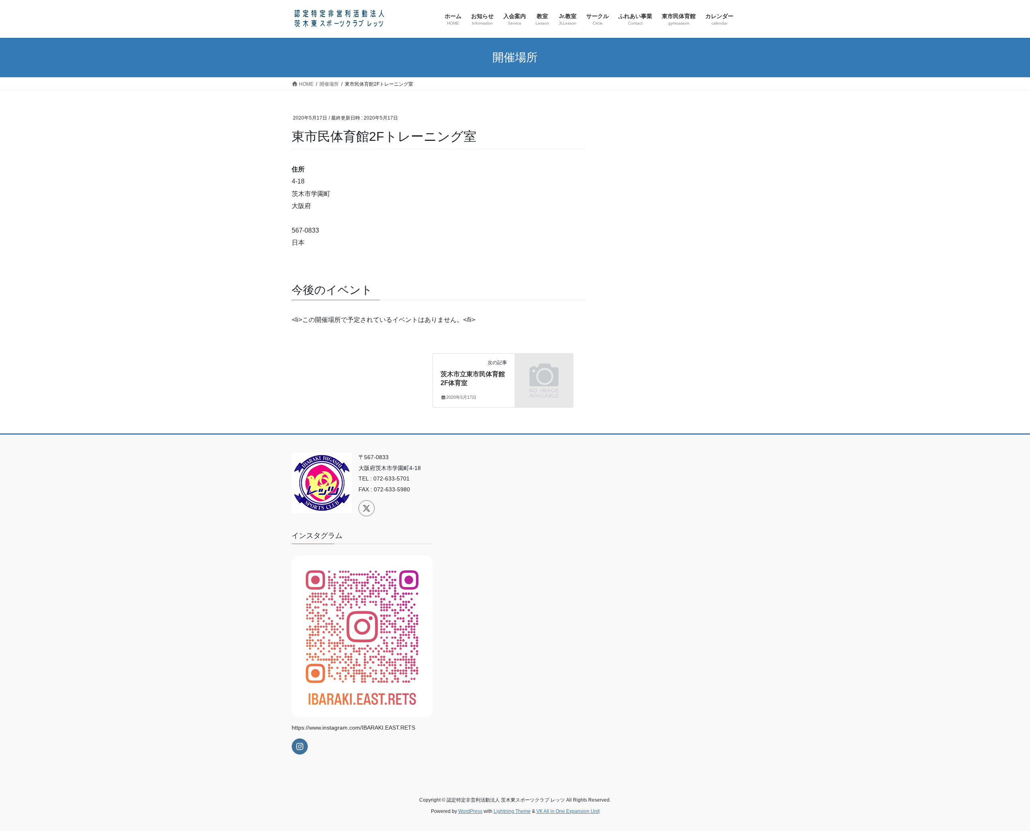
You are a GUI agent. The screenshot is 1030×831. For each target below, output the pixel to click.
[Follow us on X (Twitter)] (366, 508)
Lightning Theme (512, 811)
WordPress (470, 811)
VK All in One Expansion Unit (567, 811)
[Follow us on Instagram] (300, 746)
